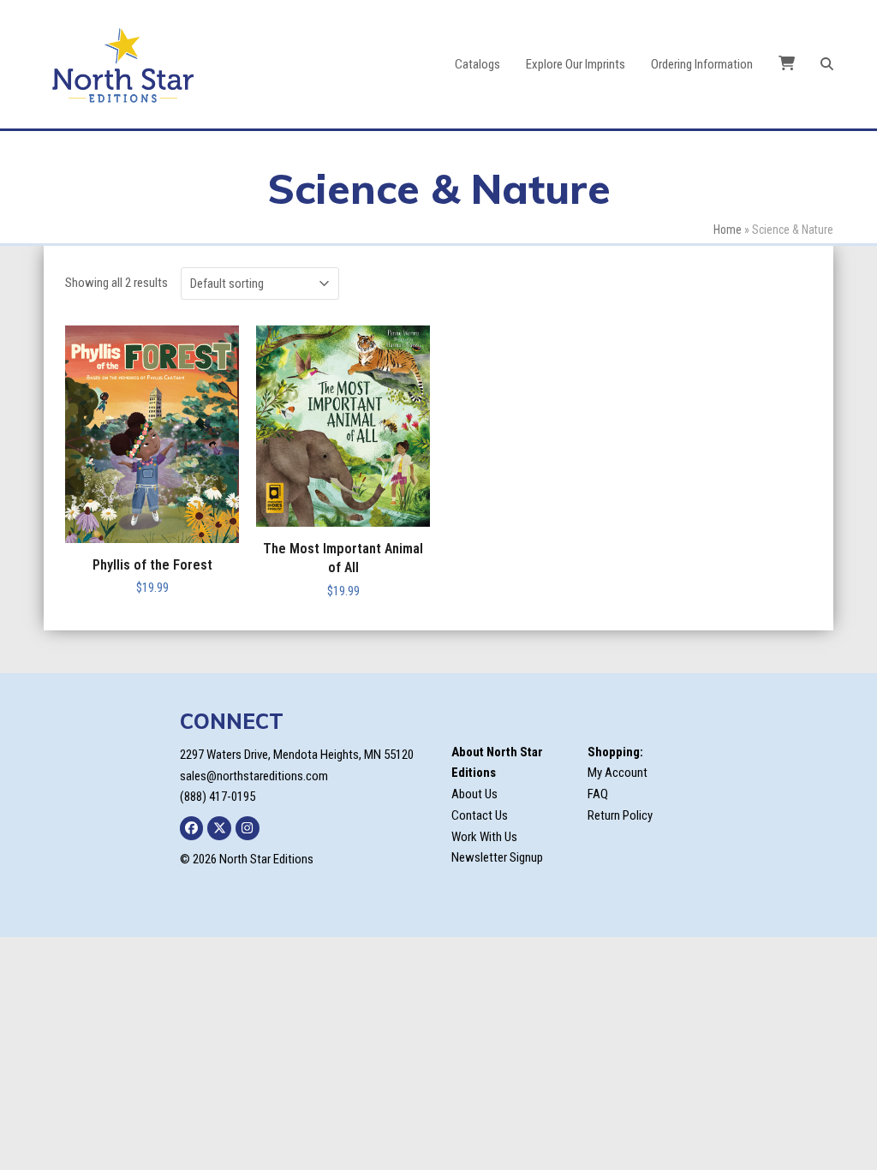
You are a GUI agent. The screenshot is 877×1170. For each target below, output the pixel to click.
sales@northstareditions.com (254, 776)
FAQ (598, 794)
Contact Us (479, 815)
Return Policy (620, 815)
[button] (827, 64)
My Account (617, 772)
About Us (474, 794)
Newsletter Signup (497, 857)
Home (727, 229)
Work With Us (484, 837)
